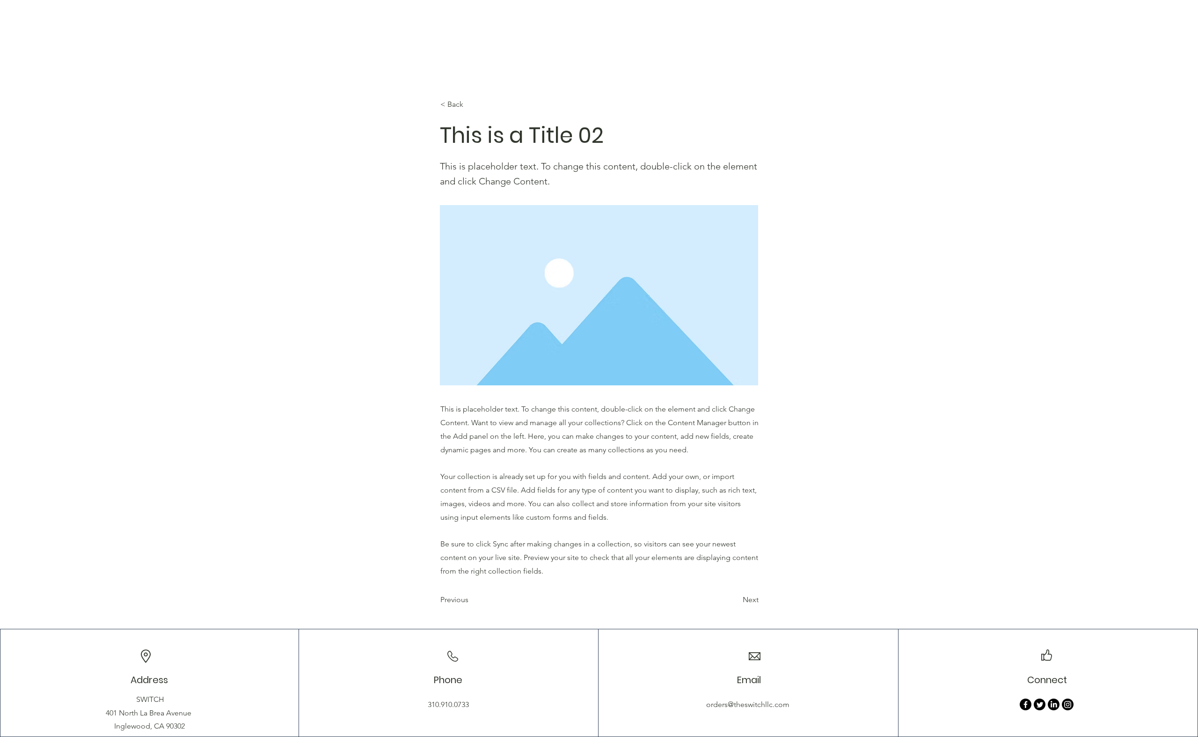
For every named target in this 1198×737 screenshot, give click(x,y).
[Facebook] (1025, 704)
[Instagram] (1068, 704)
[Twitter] (1039, 704)
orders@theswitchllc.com (747, 704)
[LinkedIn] (1053, 704)
